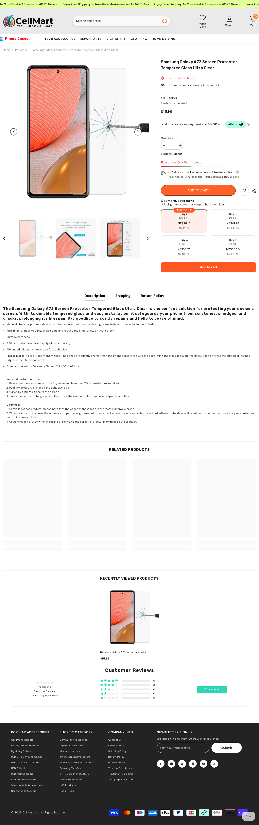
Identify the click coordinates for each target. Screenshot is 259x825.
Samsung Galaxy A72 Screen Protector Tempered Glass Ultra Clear (123, 652)
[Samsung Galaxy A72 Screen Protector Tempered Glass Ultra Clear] (129, 617)
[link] (244, 191)
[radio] (184, 221)
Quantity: (167, 138)
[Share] (252, 191)
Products (21, 50)
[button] (13, 131)
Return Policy (153, 295)
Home (7, 50)
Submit (226, 748)
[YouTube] (203, 764)
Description (95, 295)
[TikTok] (193, 764)
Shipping (123, 295)
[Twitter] (214, 764)
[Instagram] (171, 764)
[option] (76, 132)
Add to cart (198, 190)
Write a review (212, 689)
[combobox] (116, 21)
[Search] (121, 21)
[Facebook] (161, 764)
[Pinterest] (182, 764)
